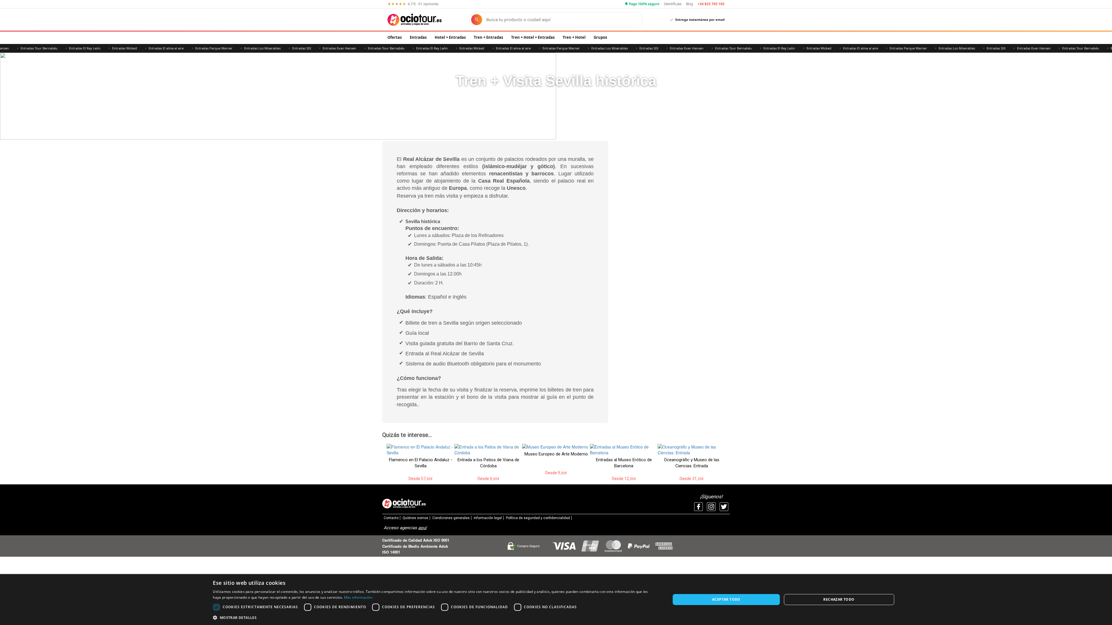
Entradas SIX (284, 48)
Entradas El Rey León (67, 48)
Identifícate (672, 4)
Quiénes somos (415, 518)
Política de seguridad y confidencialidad (538, 518)
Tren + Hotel (574, 37)
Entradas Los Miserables (245, 48)
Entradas (418, 37)
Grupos (600, 37)
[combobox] (561, 19)
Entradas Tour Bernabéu (21, 48)
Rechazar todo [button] (838, 599)
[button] (435, 617)
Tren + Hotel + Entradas (533, 37)
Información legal (488, 518)
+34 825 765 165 (711, 4)
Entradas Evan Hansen (322, 48)
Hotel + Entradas (450, 37)
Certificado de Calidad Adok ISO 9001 (415, 540)
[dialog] (556, 599)
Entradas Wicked (107, 48)
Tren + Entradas (488, 37)
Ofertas (394, 37)
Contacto (391, 518)
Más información (358, 597)
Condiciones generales (451, 518)
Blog (689, 4)
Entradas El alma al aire (149, 48)
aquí (422, 527)
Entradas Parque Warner (196, 48)
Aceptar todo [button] (726, 599)
